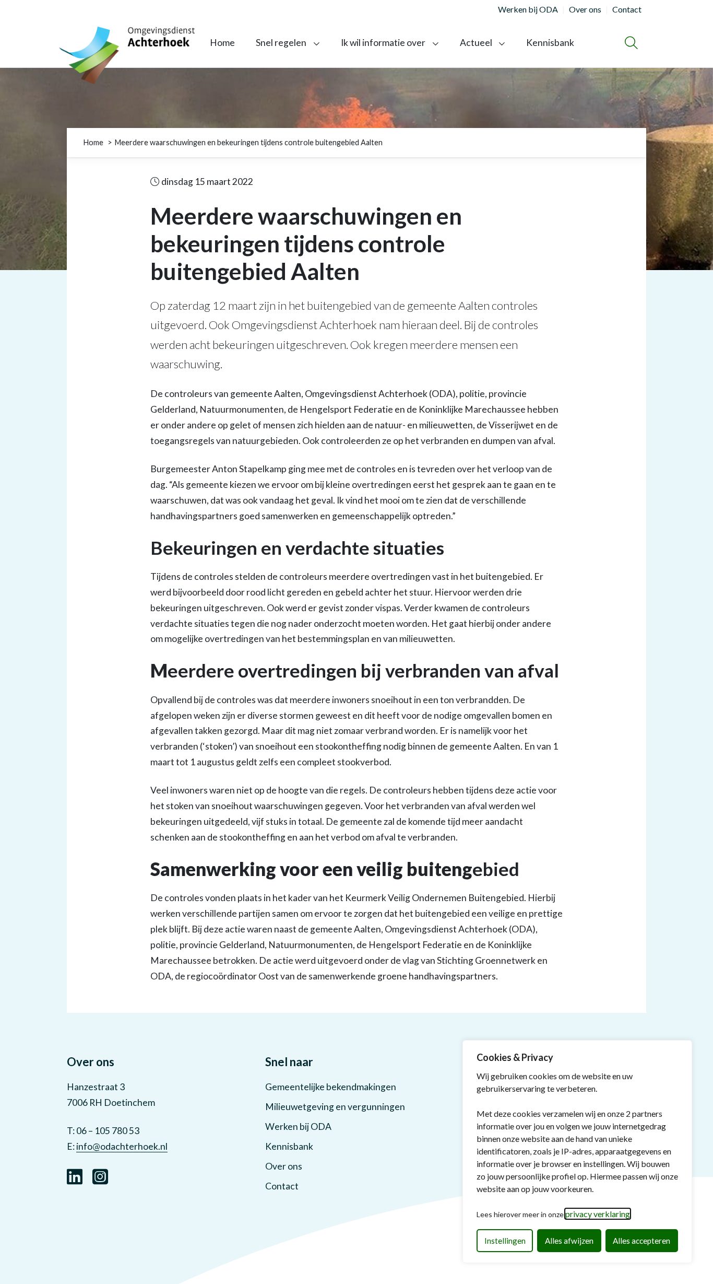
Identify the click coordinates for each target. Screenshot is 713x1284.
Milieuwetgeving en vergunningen (335, 1106)
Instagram (100, 1175)
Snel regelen (281, 42)
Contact (282, 1186)
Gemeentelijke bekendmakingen (330, 1086)
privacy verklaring (597, 1214)
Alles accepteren (641, 1240)
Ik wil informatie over (383, 42)
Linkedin (74, 1175)
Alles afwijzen (569, 1240)
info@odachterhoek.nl (122, 1146)
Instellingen (505, 1240)
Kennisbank (550, 42)
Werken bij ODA (298, 1126)
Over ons (283, 1166)
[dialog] (577, 1151)
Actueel (476, 42)
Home (222, 42)
